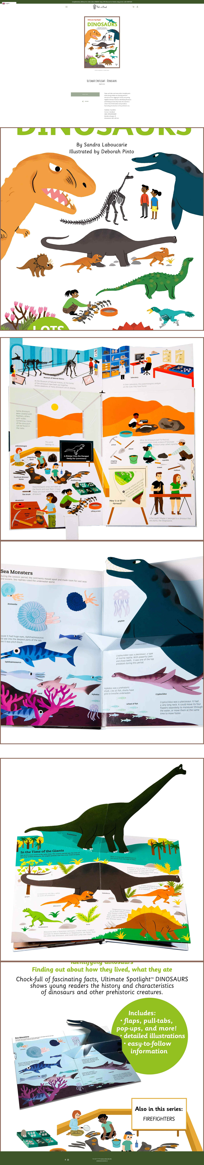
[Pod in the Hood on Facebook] (65, 1159)
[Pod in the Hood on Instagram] (68, 1159)
